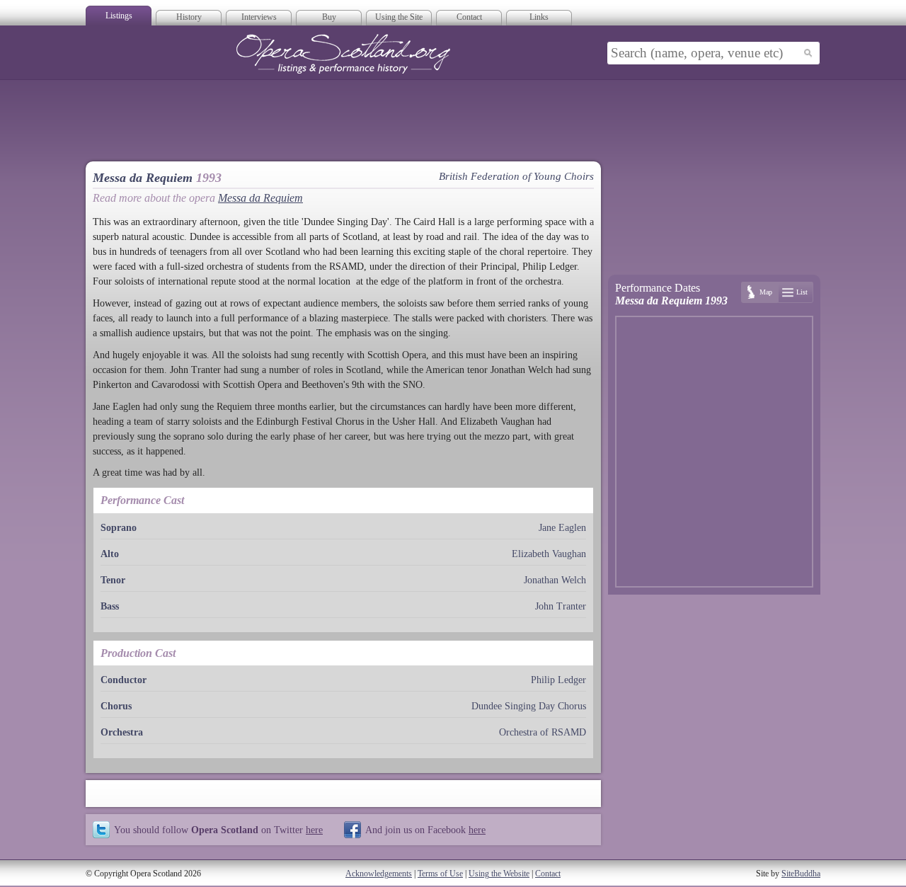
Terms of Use (440, 874)
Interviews (259, 17)
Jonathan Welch (555, 580)
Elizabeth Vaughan (549, 554)
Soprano (119, 527)
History (189, 17)
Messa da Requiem (260, 198)
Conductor (124, 680)
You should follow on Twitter (218, 829)
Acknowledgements (378, 874)
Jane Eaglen (562, 527)
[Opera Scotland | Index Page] (343, 54)
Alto (110, 554)
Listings (118, 16)
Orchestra (122, 732)
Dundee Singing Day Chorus (528, 706)
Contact (469, 17)
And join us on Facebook (425, 829)
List (802, 292)
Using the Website (499, 874)
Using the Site (399, 17)
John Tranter (560, 606)
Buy (329, 17)
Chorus (116, 706)
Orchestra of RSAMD (542, 732)
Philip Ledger (558, 680)
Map (765, 292)
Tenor (113, 580)
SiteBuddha (800, 874)
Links (539, 17)
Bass (110, 606)
